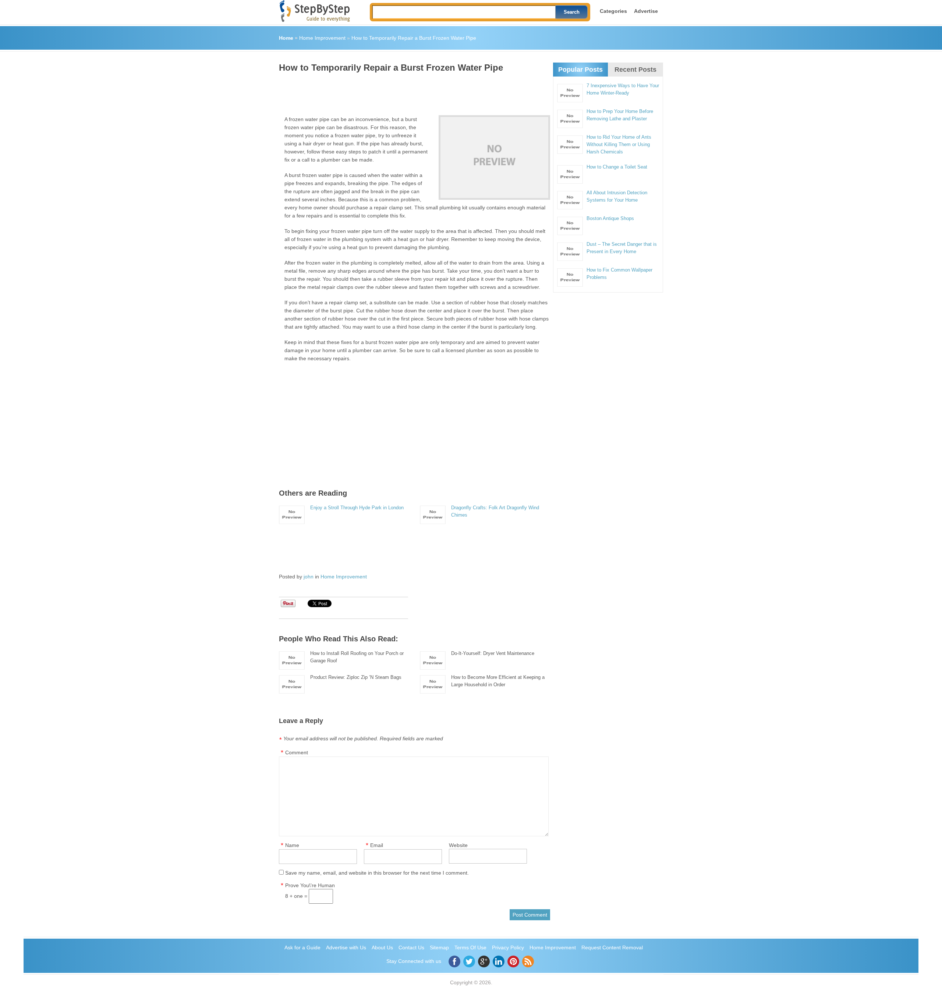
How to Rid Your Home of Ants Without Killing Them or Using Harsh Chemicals (619, 144)
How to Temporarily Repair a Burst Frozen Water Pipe (413, 38)
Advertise (646, 11)
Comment (296, 752)
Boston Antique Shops (610, 218)
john (309, 577)
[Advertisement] (413, 91)
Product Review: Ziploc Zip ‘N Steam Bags (355, 677)
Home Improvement (322, 38)
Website (458, 845)
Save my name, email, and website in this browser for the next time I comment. (377, 873)
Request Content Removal (612, 947)
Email (376, 845)
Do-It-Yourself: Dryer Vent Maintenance (492, 653)
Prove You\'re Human (310, 885)
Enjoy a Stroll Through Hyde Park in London (357, 507)
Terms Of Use (470, 947)
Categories (613, 11)
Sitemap (439, 947)
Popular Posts (580, 69)
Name (292, 845)
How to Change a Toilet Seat (617, 167)
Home (286, 38)
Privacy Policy (508, 947)
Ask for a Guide (302, 947)
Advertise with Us (346, 947)
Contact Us (411, 947)
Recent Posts (635, 69)
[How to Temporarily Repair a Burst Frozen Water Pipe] (494, 157)
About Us (382, 947)
